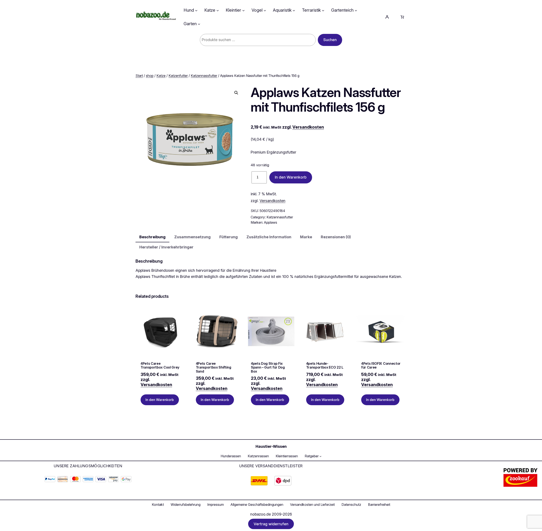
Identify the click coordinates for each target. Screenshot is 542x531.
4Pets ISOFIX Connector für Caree (381, 365)
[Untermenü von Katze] (217, 10)
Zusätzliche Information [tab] (268, 237)
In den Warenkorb (291, 177)
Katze (161, 75)
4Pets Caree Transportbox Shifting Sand (213, 367)
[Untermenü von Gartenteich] (356, 10)
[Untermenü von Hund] (196, 10)
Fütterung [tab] (228, 237)
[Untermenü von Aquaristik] (294, 10)
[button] (236, 93)
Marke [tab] (306, 237)
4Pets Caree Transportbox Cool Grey (160, 365)
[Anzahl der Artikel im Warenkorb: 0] (402, 17)
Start (139, 75)
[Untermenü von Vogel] (265, 10)
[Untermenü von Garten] (199, 23)
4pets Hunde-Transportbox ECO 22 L (324, 365)
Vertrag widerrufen (271, 524)
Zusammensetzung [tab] (192, 237)
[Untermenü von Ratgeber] (320, 456)
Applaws (270, 222)
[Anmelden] (387, 17)
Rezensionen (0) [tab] (336, 237)
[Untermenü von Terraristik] (323, 10)
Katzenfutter (178, 75)
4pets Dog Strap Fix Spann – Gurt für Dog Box (268, 367)
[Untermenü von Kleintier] (243, 10)
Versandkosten (308, 127)
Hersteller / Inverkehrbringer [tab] (166, 247)
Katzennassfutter (204, 75)
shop (149, 75)
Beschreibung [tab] (152, 237)
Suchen (330, 39)
